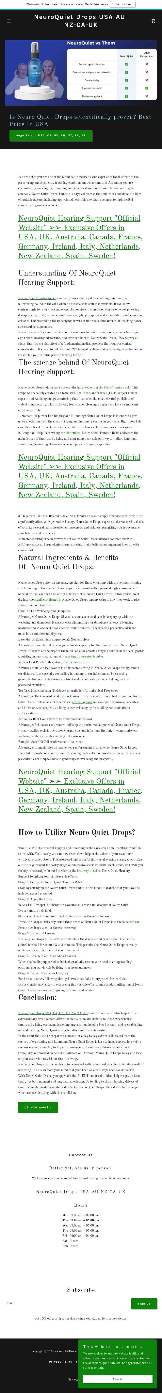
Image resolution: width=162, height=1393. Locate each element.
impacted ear (130, 922)
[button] (16, 21)
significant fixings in (47, 599)
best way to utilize (89, 871)
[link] (81, 26)
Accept (118, 1378)
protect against (82, 702)
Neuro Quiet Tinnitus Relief (37, 298)
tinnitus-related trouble (87, 656)
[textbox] (66, 1303)
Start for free (123, 4)
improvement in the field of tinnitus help (103, 387)
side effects (73, 433)
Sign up (144, 1303)
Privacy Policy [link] (61, 1361)
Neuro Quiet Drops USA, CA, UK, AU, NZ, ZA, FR (53, 1013)
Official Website (38, 1107)
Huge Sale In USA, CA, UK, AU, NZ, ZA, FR (51, 135)
